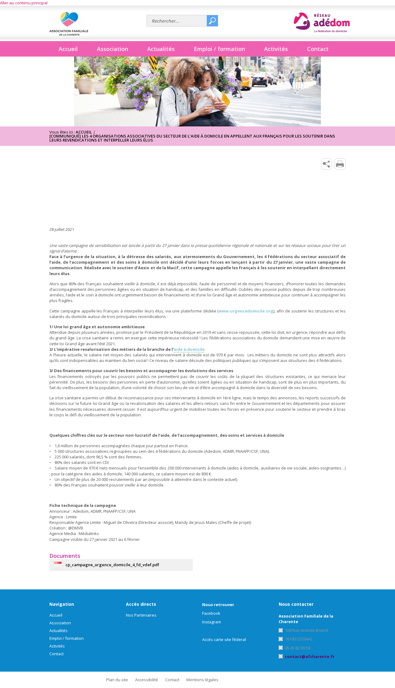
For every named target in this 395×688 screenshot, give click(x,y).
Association (60, 623)
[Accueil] (95, 23)
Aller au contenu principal (24, 3)
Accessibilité (146, 679)
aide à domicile (189, 349)
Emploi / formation (66, 638)
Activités (57, 646)
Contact (318, 49)
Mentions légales (202, 679)
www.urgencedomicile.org (245, 311)
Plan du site (117, 679)
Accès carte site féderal (224, 639)
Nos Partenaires (141, 615)
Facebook (211, 613)
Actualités (161, 49)
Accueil (68, 49)
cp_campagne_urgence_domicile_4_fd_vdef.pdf (112, 564)
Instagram (211, 622)
